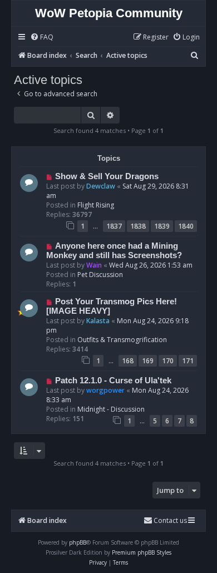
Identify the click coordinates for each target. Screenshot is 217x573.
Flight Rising (95, 205)
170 (168, 360)
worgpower (105, 390)
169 (148, 360)
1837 (114, 226)
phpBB (77, 542)
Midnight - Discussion (111, 409)
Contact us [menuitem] (170, 520)
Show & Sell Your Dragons (107, 176)
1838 (138, 226)
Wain (94, 265)
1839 (162, 226)
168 (128, 360)
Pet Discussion (100, 274)
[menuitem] (41, 37)
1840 (186, 226)
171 (188, 360)
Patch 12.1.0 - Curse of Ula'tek (113, 380)
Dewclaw (100, 186)
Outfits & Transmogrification (122, 339)
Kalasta (98, 320)
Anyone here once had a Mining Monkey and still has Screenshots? (114, 250)
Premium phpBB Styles (141, 552)
